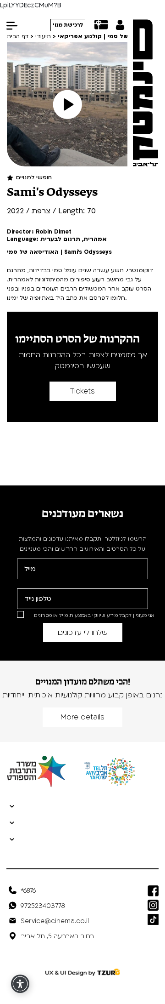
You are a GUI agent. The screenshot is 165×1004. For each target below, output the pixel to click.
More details (82, 717)
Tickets (82, 391)
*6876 (28, 890)
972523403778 (43, 905)
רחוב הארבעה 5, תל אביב (57, 936)
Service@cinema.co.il (55, 921)
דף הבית (17, 36)
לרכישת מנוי (68, 25)
